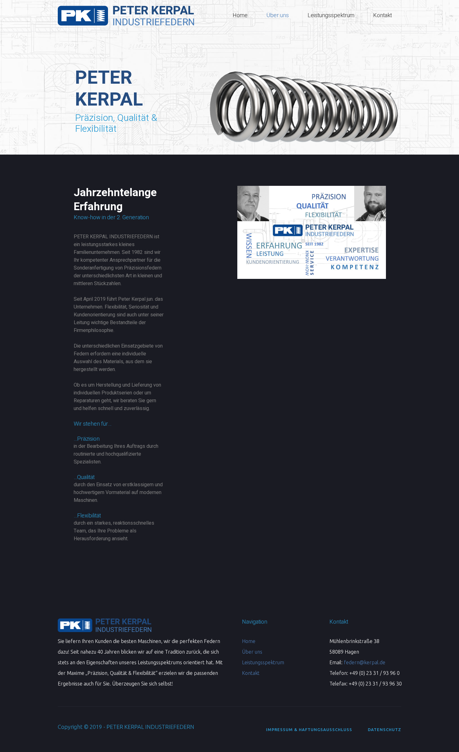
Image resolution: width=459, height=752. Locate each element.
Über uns (252, 652)
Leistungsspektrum (263, 662)
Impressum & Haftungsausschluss (309, 729)
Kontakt (250, 673)
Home (248, 641)
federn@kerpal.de (364, 662)
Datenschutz (384, 729)
